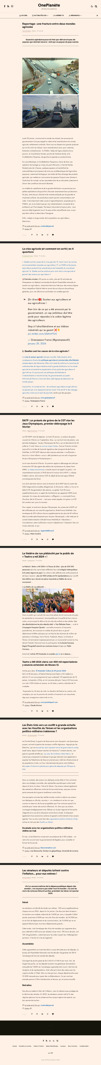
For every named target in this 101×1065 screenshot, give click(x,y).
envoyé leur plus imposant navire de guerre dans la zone (57, 747)
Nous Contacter (72, 1046)
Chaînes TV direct (39, 1046)
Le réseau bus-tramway (36, 469)
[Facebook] (4, 6)
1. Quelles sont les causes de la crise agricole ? (39, 262)
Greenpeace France (27, 256)
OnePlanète (49, 5)
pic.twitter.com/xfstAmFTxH (42, 333)
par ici (58, 654)
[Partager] (31, 234)
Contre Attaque (26, 31)
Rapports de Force (32, 431)
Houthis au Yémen (46, 822)
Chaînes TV (59, 15)
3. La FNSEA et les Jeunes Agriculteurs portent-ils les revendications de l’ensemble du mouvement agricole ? (49, 268)
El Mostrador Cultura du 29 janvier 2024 (50, 671)
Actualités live (40, 15)
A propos (63, 1046)
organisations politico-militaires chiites (63, 819)
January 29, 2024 (37, 343)
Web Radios (75, 15)
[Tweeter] (37, 234)
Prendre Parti (31, 560)
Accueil (24, 15)
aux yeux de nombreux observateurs (57, 753)
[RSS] (8, 6)
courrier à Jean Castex (50, 446)
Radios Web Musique (52, 1046)
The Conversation (32, 735)
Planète (34, 31)
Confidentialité (84, 1046)
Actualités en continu (25, 1046)
